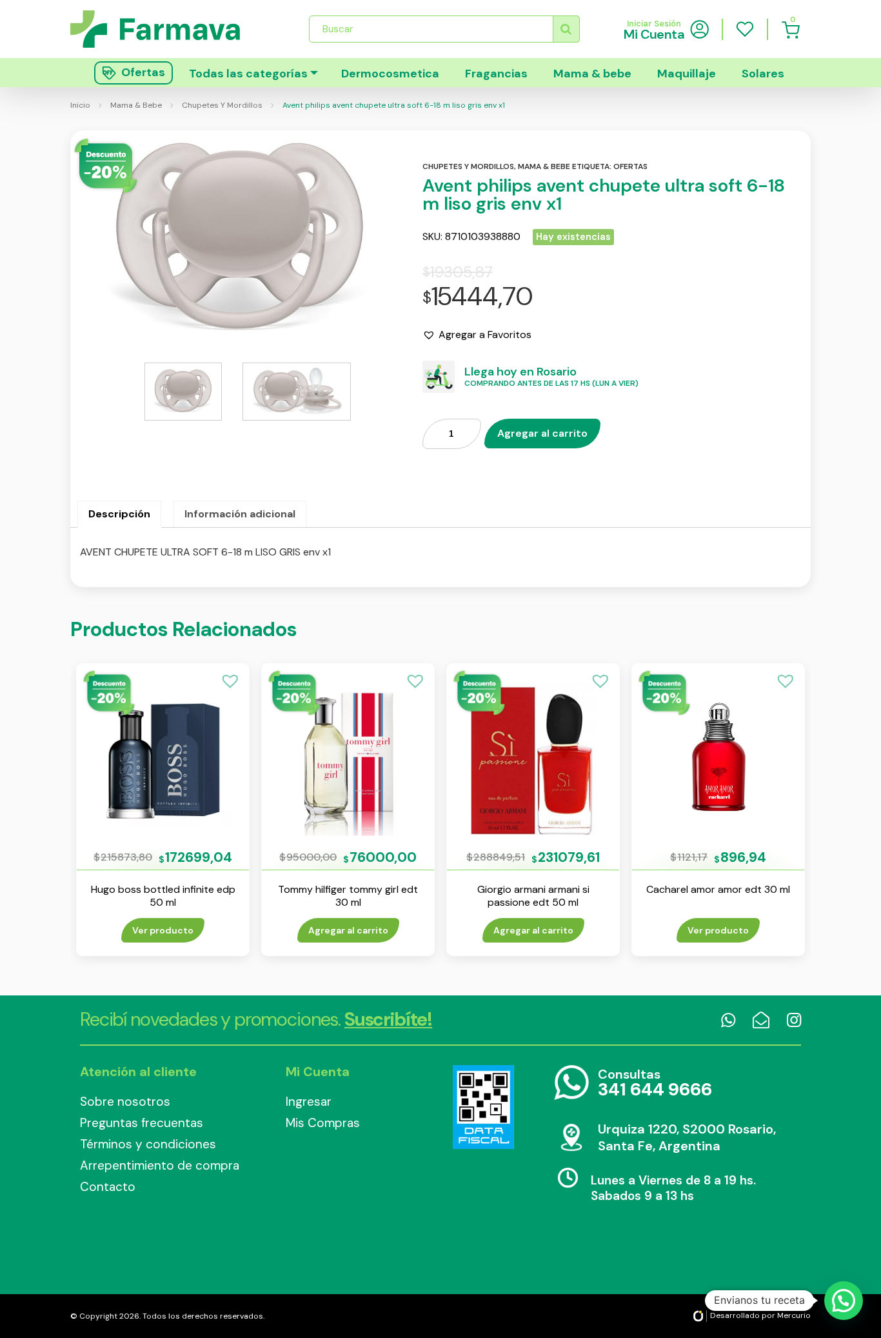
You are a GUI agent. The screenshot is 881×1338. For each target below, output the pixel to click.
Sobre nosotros (125, 1101)
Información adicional (239, 514)
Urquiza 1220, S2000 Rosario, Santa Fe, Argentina (687, 1137)
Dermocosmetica (390, 73)
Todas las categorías (248, 73)
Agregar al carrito (542, 433)
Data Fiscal (483, 1107)
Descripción (119, 514)
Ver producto (162, 930)
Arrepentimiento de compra (159, 1165)
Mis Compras (323, 1123)
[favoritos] (745, 29)
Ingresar (309, 1101)
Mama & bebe (592, 73)
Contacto (107, 1187)
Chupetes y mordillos (468, 166)
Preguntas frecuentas (141, 1123)
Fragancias (496, 73)
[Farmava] (164, 28)
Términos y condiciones (148, 1144)
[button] (476, 334)
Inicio (80, 105)
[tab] (119, 514)
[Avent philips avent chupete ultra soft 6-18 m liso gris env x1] (240, 240)
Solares (763, 73)
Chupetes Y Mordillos (222, 105)
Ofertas (630, 166)
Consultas (655, 1083)
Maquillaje (686, 73)
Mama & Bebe (136, 105)
